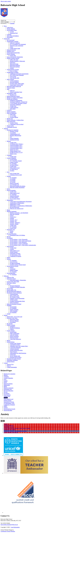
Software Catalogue (15, 43)
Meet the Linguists (14, 214)
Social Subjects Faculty (12, 266)
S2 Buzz (12, 170)
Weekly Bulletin (11, 28)
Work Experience (14, 302)
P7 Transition (13, 163)
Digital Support (14, 252)
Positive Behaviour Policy (16, 350)
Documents (13, 322)
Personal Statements (15, 285)
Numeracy (12, 326)
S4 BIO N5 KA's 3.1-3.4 (16, 152)
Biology (9, 141)
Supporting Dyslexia (15, 253)
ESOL (8, 189)
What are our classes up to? (16, 208)
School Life (7, 38)
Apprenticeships (14, 294)
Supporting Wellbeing (15, 104)
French (11, 215)
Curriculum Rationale (15, 347)
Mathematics (10, 200)
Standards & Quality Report (14, 358)
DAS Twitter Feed (14, 173)
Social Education (11, 273)
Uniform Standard (14, 349)
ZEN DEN (12, 109)
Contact (6, 363)
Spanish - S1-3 (13, 219)
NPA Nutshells (13, 311)
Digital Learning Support (13, 58)
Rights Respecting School (13, 96)
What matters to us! (15, 167)
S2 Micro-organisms (15, 263)
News (5, 26)
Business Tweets (14, 131)
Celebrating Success (12, 127)
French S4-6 (13, 228)
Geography (13, 269)
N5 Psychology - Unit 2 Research (18, 242)
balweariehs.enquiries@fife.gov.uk (9, 524)
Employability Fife (11, 290)
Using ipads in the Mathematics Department (21, 201)
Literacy (12, 329)
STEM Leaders (14, 299)
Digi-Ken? (12, 62)
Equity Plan (13, 55)
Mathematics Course (15, 204)
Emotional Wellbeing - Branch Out (18, 101)
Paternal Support (14, 337)
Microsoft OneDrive (15, 65)
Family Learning (11, 325)
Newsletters (10, 37)
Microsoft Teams (14, 64)
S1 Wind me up (14, 169)
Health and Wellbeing (12, 99)
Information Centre (11, 93)
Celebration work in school (16, 124)
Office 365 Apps (14, 59)
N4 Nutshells (13, 306)
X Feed (12, 31)
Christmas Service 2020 (16, 175)
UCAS (8, 284)
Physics (9, 236)
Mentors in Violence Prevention (14, 97)
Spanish (12, 218)
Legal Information (15, 527)
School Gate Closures (15, 343)
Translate (12, 23)
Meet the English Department (17, 187)
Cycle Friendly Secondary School (18, 103)
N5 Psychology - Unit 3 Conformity (19, 243)
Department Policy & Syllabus (17, 235)
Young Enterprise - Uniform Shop (15, 120)
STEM (8, 314)
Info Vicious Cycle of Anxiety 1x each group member (17, 428)
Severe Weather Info (15, 356)
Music (11, 232)
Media (8, 210)
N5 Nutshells (13, 308)
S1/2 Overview (14, 262)
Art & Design (13, 159)
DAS (8, 172)
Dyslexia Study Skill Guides (17, 83)
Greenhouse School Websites (8, 531)
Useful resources (14, 107)
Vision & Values (11, 87)
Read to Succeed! (14, 183)
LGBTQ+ (9, 110)
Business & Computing (12, 130)
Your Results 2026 (14, 78)
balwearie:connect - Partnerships (18, 280)
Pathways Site (10, 277)
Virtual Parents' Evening (13, 69)
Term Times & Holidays (13, 36)
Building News (10, 51)
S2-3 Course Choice (15, 198)
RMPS (8, 257)
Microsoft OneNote (15, 66)
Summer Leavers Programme (17, 298)
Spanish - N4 (13, 221)
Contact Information (12, 367)
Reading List (13, 94)
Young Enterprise (14, 138)
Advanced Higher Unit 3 (16, 146)
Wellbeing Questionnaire (16, 100)
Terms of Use (10, 364)
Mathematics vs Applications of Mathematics (21, 205)
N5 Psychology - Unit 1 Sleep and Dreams (20, 240)
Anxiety (12, 249)
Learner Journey (14, 162)
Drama (11, 231)
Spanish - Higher (14, 224)
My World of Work (14, 297)
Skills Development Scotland (14, 304)
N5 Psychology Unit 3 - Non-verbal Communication (23, 245)
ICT (11, 137)
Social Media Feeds (12, 30)
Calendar (9, 34)
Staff (8, 89)
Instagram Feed (14, 33)
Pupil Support (10, 246)
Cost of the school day (15, 339)
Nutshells (9, 305)
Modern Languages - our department (19, 212)
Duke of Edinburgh (11, 113)
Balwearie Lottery (14, 319)
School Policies (10, 342)
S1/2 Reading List (14, 184)
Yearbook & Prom (14, 139)
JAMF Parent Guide (15, 48)
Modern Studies (14, 270)
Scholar (12, 68)
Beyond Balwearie (14, 207)
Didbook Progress (11, 50)
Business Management (15, 135)
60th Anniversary (11, 121)
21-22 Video (13, 116)
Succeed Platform (14, 82)
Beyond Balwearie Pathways (14, 291)
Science (9, 259)
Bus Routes (10, 323)
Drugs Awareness (14, 336)
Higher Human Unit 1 (15, 151)
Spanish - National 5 (15, 222)
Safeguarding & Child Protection (18, 353)
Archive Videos (14, 123)
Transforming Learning (12, 41)
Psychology (10, 238)
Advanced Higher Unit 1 (16, 145)
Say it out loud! (10, 40)
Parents (5, 315)
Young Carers (10, 125)
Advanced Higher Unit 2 (16, 148)
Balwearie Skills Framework (14, 86)
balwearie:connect (11, 278)
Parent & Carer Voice (12, 318)
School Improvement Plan (13, 52)
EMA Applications (14, 333)
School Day (13, 354)
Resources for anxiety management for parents (15, 431)
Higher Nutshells (14, 309)
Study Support (10, 79)
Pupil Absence (13, 351)
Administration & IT (15, 134)
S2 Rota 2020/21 (14, 165)
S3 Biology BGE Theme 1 (16, 144)
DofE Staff (12, 114)
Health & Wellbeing (15, 328)
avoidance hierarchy (9, 425)
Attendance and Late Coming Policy (19, 346)
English (9, 176)
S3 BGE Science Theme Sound (18, 264)
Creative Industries (11, 158)
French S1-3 (13, 217)
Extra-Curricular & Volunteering (15, 57)
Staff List (12, 90)
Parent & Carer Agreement (16, 45)
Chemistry (9, 155)
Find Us (9, 365)
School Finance (11, 361)
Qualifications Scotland (12, 72)
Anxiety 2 (6, 424)
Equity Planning (11, 54)
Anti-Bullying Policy (15, 344)
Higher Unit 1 (13, 153)
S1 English (12, 179)
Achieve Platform (14, 80)
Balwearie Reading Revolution (17, 186)
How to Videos (14, 71)
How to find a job (14, 295)
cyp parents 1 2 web (9, 427)
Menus (8, 340)
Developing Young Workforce (14, 292)
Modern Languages (11, 211)
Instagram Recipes (14, 196)
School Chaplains (11, 111)
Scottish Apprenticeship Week (17, 301)
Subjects (6, 128)
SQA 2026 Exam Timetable (17, 75)
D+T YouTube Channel (16, 160)
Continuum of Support (15, 256)
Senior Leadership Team (16, 92)
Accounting (13, 132)
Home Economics (11, 190)
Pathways (6, 276)
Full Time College (11, 283)
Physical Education (11, 233)
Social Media (13, 332)
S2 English (12, 180)
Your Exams (13, 76)
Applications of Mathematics (17, 203)
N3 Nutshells (13, 312)
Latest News (10, 27)
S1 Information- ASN (15, 255)
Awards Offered (14, 117)
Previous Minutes (14, 321)
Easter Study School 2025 (16, 85)
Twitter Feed (13, 106)
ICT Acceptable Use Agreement (18, 44)
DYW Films (10, 288)
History (12, 267)
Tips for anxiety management (11, 432)
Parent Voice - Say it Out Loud (14, 316)
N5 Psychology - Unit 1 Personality (19, 239)
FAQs (11, 47)
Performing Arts (11, 229)
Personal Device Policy (15, 357)
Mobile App (10, 118)
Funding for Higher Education (17, 287)
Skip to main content (6, 1)
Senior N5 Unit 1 (14, 149)
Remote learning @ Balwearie (17, 61)
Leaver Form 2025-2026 (13, 281)
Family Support (11, 330)
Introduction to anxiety (9, 429)
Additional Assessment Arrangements (19, 73)
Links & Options (14, 335)
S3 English (12, 182)
